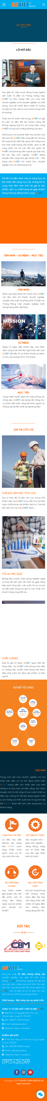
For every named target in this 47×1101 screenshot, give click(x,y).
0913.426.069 (16, 1062)
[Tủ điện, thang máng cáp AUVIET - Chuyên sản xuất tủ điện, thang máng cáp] (23, 4)
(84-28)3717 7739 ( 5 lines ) (17, 1020)
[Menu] (4, 4)
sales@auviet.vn (18, 1024)
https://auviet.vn (22, 1028)
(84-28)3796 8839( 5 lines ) (17, 1046)
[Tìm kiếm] (44, 4)
